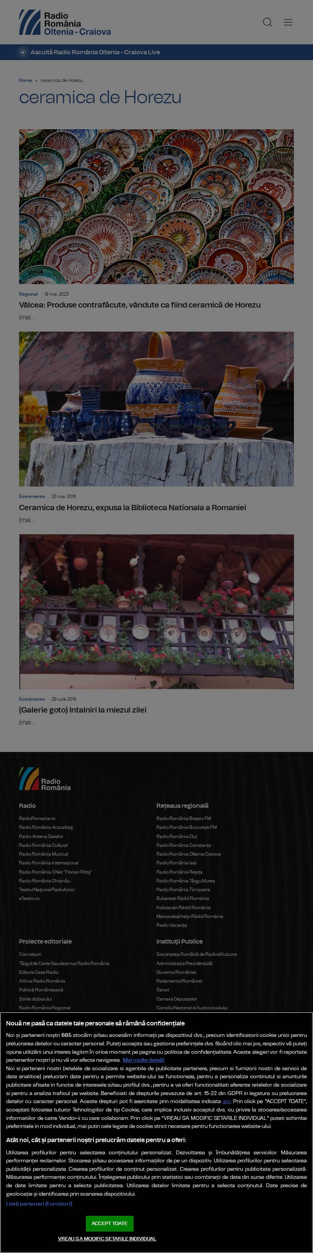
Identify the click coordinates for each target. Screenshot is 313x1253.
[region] (156, 1132)
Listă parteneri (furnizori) (39, 1204)
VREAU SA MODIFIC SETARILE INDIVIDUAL (107, 1239)
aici (227, 1101)
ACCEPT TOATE (109, 1223)
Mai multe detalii (144, 1060)
